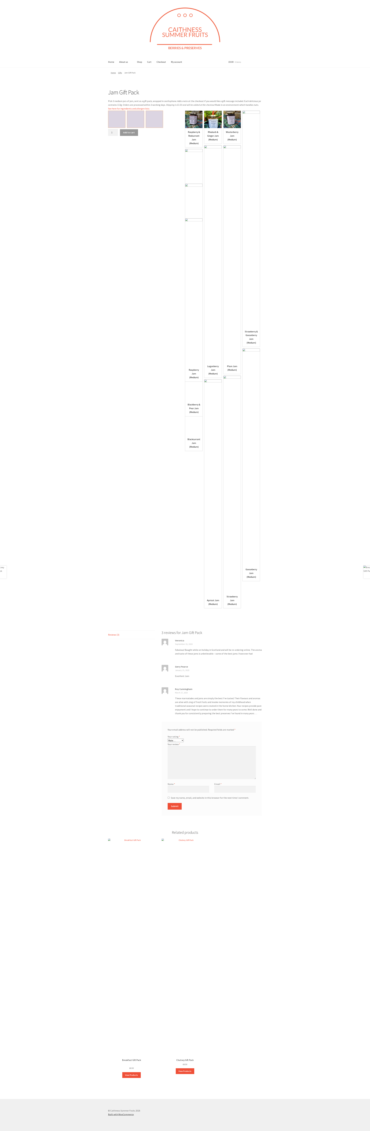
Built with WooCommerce (121, 1114)
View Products (131, 1075)
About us (123, 61)
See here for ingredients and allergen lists (128, 108)
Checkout (161, 61)
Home (111, 61)
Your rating (174, 736)
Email (218, 784)
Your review (174, 744)
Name (171, 784)
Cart (149, 61)
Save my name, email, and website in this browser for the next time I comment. (210, 797)
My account (176, 61)
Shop (139, 61)
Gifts (120, 72)
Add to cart (129, 132)
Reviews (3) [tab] (113, 634)
